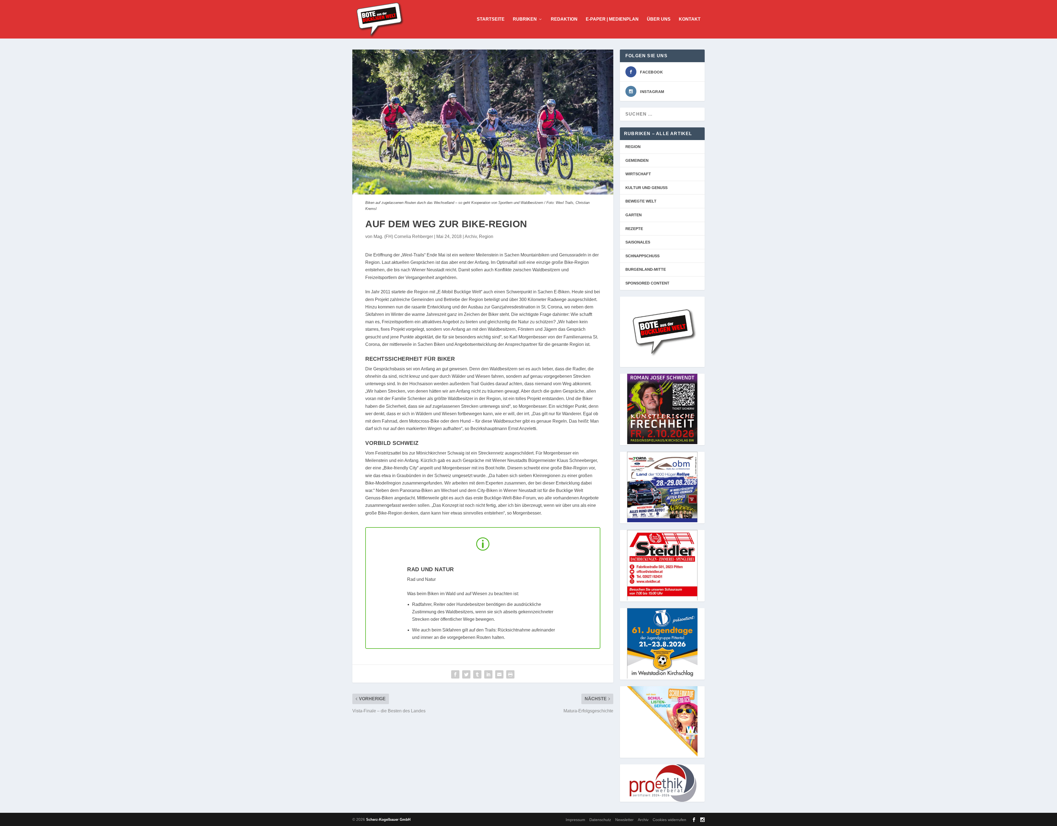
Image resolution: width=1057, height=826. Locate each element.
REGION (633, 146)
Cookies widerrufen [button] (669, 819)
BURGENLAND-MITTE (645, 269)
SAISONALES (637, 242)
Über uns (659, 19)
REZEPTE (634, 228)
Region (486, 236)
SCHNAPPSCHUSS (642, 256)
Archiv (471, 236)
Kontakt (690, 19)
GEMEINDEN (637, 160)
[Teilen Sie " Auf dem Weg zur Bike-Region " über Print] (510, 674)
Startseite (491, 19)
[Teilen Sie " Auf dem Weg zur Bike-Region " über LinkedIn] (488, 674)
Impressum (575, 819)
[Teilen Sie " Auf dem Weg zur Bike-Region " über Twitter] (466, 674)
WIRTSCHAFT (638, 174)
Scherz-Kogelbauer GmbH (388, 819)
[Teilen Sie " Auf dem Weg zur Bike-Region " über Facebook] (455, 674)
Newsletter (624, 819)
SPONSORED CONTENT (647, 283)
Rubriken (525, 19)
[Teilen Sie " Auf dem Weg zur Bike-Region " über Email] (499, 674)
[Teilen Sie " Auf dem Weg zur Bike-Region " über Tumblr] (477, 674)
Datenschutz (600, 819)
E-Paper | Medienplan (612, 19)
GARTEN (633, 215)
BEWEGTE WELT (640, 201)
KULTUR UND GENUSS (646, 187)
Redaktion (564, 19)
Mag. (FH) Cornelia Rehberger (403, 236)
